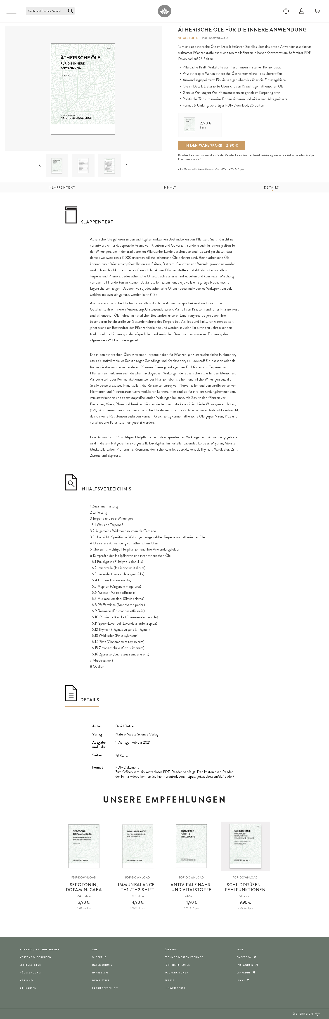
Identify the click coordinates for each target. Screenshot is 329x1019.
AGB (95, 949)
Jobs (240, 949)
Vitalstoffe (188, 38)
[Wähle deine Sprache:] (286, 11)
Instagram (245, 965)
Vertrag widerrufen (36, 957)
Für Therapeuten (178, 965)
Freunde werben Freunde (184, 957)
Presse (170, 980)
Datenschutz (102, 965)
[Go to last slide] (39, 165)
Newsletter (101, 980)
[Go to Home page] (164, 11)
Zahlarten (28, 988)
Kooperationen (177, 972)
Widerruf (99, 957)
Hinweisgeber (175, 988)
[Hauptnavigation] (11, 11)
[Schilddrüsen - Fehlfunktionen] (245, 846)
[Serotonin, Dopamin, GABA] (84, 846)
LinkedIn (243, 972)
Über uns (171, 949)
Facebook (244, 957)
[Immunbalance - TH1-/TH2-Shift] (137, 846)
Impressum (100, 972)
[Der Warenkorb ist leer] (317, 11)
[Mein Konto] (301, 11)
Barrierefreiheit (105, 988)
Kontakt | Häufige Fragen (40, 949)
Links (241, 980)
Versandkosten (205, 169)
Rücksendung (30, 972)
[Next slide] (126, 165)
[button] (57, 165)
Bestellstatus (30, 965)
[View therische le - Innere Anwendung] (57, 165)
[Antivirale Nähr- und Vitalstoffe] (191, 846)
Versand (26, 980)
